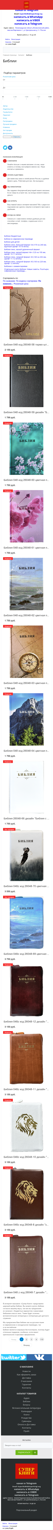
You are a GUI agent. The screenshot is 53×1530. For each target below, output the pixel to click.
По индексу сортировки (26, 280)
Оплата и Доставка (26, 1424)
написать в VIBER (28, 20)
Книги (26, 1414)
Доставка (26, 1378)
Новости (26, 1371)
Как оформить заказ (26, 1374)
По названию (9, 280)
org (41, 14)
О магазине (26, 1381)
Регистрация (15, 39)
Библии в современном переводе (18, 239)
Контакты (26, 1387)
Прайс (27, 1431)
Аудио (26, 1398)
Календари (26, 1411)
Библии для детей (11, 242)
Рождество (26, 1418)
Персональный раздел (26, 1510)
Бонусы (26, 1404)
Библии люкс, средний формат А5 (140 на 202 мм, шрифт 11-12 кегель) (25, 258)
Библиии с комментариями (15, 266)
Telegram (32, 10)
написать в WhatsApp (28, 17)
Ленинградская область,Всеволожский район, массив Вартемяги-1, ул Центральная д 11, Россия (28, 29)
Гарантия (26, 1384)
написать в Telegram (28, 23)
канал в (20, 10)
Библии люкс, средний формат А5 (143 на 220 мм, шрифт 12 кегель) (25, 262)
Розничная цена (21, 283)
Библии (26, 1401)
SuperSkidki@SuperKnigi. (29, 14)
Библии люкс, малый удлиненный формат (22, 249)
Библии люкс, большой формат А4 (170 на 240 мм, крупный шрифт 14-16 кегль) (25, 246)
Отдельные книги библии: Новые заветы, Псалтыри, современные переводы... (26, 270)
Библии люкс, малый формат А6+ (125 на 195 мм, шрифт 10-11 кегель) (25, 253)
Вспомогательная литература (26, 1408)
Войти (7, 39)
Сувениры (26, 1421)
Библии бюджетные (12, 236)
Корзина (8, 42)
